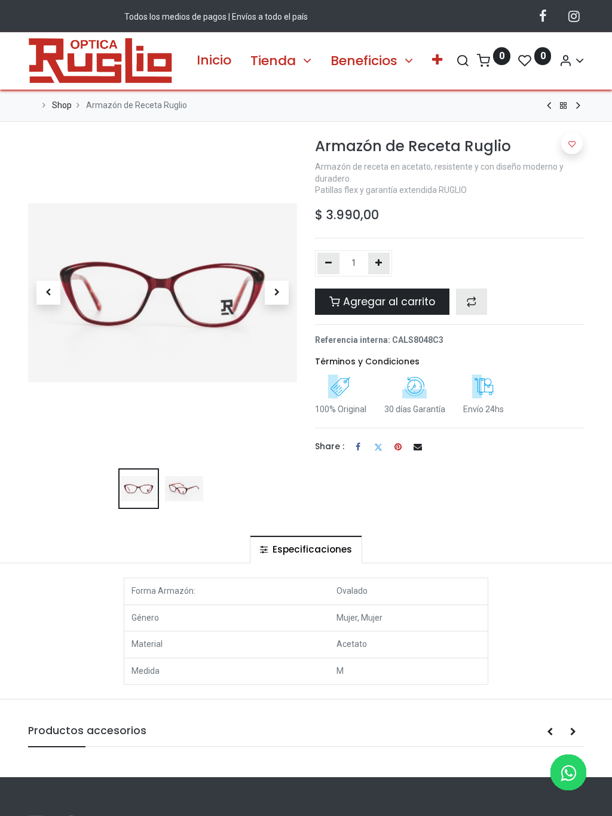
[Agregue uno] (379, 263)
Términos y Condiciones (367, 361)
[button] (437, 61)
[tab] (306, 549)
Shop (62, 105)
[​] (543, 16)
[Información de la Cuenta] (571, 60)
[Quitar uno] (328, 263)
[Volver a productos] (563, 105)
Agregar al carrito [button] (387, 302)
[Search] (462, 60)
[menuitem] (214, 61)
